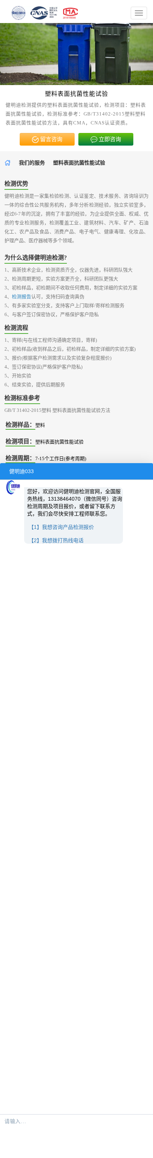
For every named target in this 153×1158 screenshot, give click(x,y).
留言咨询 (50, 139)
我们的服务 (32, 163)
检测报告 (21, 296)
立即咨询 (109, 139)
